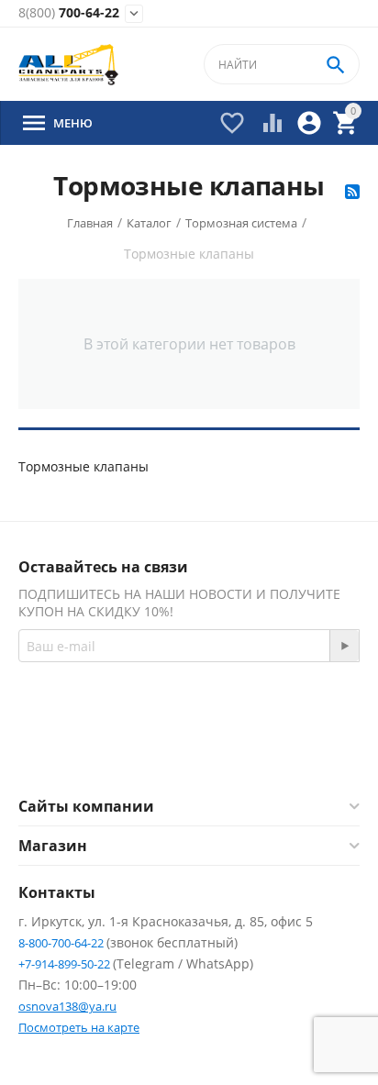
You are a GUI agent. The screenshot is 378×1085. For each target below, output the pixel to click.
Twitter (262, 752)
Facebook (164, 752)
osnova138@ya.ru (67, 1006)
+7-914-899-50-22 (65, 964)
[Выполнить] (344, 645)
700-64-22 (68, 13)
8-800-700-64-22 (62, 943)
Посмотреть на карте (78, 1027)
